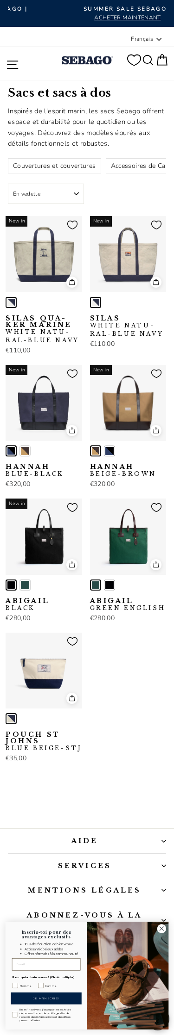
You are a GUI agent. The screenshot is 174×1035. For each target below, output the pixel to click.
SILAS (127, 326)
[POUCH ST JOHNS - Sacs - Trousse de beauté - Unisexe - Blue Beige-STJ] (11, 718)
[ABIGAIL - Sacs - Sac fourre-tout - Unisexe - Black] (11, 585)
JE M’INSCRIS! (46, 998)
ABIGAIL (27, 604)
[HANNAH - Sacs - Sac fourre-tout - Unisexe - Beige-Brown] (25, 450)
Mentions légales (84, 890)
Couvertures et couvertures (54, 165)
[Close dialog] (162, 929)
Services (85, 866)
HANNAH (35, 470)
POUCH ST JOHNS (44, 741)
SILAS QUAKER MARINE (42, 329)
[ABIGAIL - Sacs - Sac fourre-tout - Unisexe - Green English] (25, 585)
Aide (84, 841)
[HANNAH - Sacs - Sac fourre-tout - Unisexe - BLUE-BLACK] (11, 450)
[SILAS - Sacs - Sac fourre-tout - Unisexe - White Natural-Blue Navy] (95, 302)
